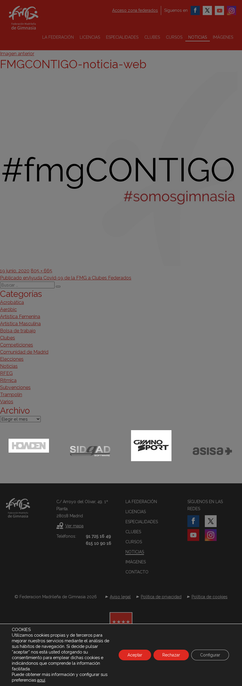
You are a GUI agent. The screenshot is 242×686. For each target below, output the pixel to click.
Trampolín (11, 394)
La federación (58, 37)
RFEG (6, 373)
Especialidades (122, 37)
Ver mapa (74, 526)
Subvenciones (15, 387)
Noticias (197, 37)
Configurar (210, 655)
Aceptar (134, 655)
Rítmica (8, 380)
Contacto (136, 572)
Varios (6, 401)
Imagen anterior (17, 53)
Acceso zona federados (135, 10)
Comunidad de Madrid (24, 352)
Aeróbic (8, 309)
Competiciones (16, 345)
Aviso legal (120, 596)
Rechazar (171, 655)
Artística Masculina (20, 323)
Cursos (174, 37)
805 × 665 (41, 271)
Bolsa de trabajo (18, 331)
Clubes (152, 37)
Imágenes (223, 37)
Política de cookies (210, 596)
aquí (41, 680)
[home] (31, 18)
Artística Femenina (20, 316)
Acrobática (12, 302)
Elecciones (12, 359)
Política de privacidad (161, 596)
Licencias (90, 37)
